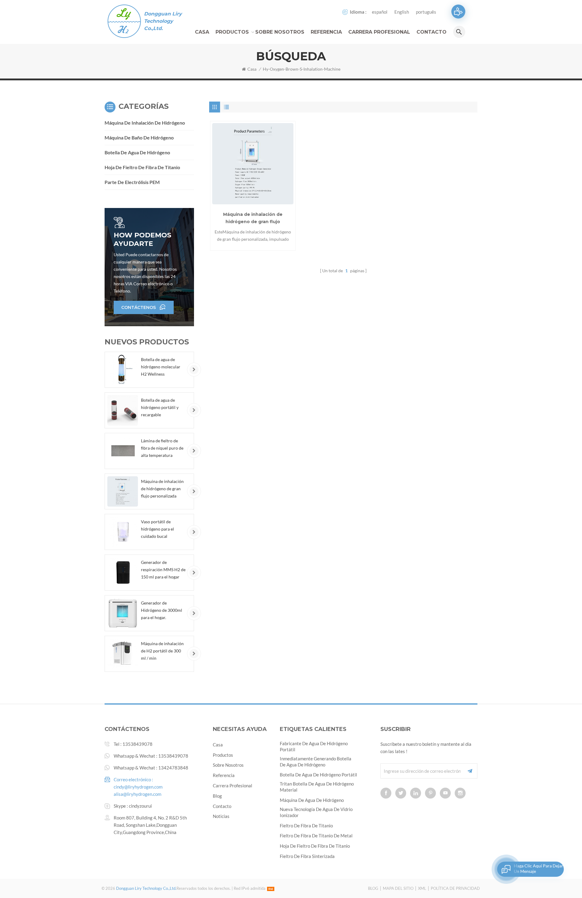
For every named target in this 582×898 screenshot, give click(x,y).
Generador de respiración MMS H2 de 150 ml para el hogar (163, 569)
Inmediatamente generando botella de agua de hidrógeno (315, 761)
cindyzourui (140, 806)
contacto (431, 32)
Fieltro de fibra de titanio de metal (316, 835)
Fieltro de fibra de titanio (306, 825)
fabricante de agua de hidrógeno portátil (314, 746)
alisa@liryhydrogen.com (137, 794)
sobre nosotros (228, 765)
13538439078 (137, 744)
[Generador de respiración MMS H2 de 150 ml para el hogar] (122, 572)
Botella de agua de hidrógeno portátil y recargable (160, 407)
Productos (232, 32)
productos (223, 755)
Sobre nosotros (279, 32)
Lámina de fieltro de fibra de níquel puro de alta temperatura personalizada (162, 448)
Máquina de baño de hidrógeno (139, 137)
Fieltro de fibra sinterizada (307, 856)
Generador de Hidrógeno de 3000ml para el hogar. (161, 610)
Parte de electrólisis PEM (132, 182)
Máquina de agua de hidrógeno (312, 800)
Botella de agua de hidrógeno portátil (318, 774)
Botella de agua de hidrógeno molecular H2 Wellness (160, 367)
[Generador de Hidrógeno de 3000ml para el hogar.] (122, 613)
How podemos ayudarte (142, 239)
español (379, 12)
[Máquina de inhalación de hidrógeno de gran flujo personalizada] (252, 163)
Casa (202, 32)
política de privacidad (455, 888)
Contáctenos (138, 307)
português (426, 12)
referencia (326, 32)
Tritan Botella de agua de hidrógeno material (317, 786)
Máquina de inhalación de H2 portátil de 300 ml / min (162, 651)
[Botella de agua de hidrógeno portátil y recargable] (122, 410)
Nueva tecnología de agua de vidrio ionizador (316, 812)
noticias (221, 816)
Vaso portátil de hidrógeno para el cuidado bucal (157, 529)
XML (422, 888)
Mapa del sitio (398, 888)
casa (218, 744)
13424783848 (173, 767)
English (401, 12)
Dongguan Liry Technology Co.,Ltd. (163, 21)
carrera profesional (379, 32)
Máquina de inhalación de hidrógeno (145, 123)
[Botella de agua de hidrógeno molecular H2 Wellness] (122, 369)
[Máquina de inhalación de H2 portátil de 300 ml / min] (122, 653)
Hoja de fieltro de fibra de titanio (142, 167)
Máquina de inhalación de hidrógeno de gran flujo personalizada (253, 218)
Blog (217, 796)
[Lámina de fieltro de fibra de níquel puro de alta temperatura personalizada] (122, 451)
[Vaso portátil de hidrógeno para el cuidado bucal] (122, 532)
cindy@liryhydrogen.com (138, 786)
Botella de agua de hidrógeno (137, 152)
